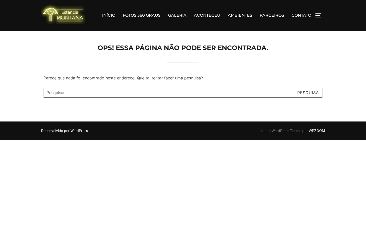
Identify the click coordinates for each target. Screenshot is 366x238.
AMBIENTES (240, 15)
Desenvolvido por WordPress (64, 130)
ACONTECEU (207, 15)
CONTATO (301, 15)
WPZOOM (317, 130)
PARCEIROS (272, 15)
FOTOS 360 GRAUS (142, 15)
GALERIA (177, 15)
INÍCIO (108, 15)
